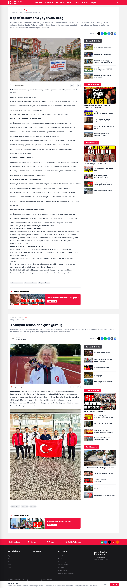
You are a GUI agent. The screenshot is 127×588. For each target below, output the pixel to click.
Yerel (69, 2)
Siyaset (38, 2)
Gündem (49, 2)
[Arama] (115, 2)
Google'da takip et (18, 85)
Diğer (93, 2)
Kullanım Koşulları (63, 562)
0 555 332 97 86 (15, 580)
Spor (76, 2)
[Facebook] (105, 542)
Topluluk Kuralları (63, 565)
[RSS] (117, 542)
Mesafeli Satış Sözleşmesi (66, 573)
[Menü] (118, 2)
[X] (109, 542)
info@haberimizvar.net (31, 580)
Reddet (105, 585)
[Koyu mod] (112, 2)
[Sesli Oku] (72, 85)
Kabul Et (114, 585)
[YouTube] (113, 542)
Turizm (85, 2)
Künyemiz (34, 542)
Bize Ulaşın (15, 542)
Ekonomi (60, 2)
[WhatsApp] (102, 542)
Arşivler (52, 542)
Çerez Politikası (62, 556)
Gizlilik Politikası (74, 542)
